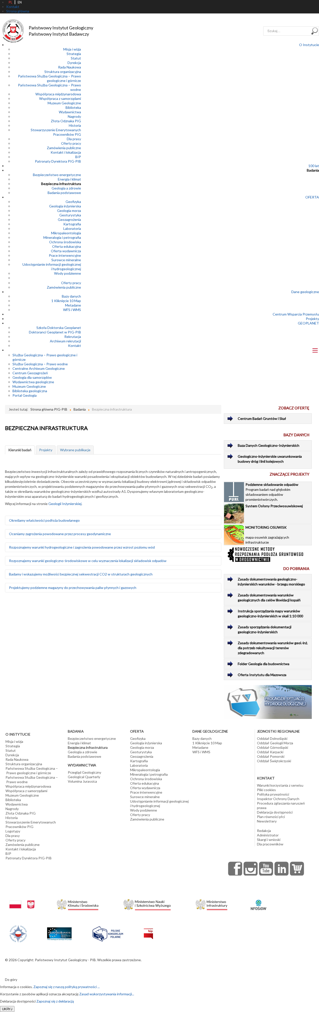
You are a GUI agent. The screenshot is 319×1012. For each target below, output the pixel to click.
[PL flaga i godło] (21, 899)
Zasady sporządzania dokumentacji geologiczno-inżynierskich (264, 629)
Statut (76, 58)
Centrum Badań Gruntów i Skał (262, 418)
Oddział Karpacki (270, 752)
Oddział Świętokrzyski (274, 761)
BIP (78, 157)
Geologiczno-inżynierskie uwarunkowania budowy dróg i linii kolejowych (270, 458)
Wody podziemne (67, 273)
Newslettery (267, 821)
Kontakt (74, 345)
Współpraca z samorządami (60, 98)
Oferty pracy (71, 143)
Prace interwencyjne (65, 255)
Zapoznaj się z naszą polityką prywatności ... (66, 987)
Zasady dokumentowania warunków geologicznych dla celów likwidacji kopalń (269, 597)
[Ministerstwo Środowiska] (77, 903)
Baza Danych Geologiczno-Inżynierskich (268, 445)
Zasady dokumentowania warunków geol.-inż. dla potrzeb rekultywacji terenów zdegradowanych (273, 648)
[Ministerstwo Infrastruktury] (211, 903)
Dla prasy (74, 139)
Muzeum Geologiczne (64, 103)
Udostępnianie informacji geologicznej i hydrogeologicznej (51, 266)
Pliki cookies (266, 790)
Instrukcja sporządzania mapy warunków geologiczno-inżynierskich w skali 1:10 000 (270, 613)
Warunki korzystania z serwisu (280, 785)
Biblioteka (73, 107)
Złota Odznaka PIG (66, 121)
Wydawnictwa (70, 112)
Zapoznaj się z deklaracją (55, 1001)
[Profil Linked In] (281, 869)
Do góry (11, 979)
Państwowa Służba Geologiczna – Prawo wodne (31, 779)
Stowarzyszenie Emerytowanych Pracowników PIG (56, 132)
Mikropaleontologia (66, 233)
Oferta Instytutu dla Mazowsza (262, 675)
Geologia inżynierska (65, 206)
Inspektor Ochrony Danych (278, 799)
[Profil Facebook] (235, 869)
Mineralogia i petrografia (62, 237)
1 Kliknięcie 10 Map (66, 301)
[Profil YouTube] (266, 869)
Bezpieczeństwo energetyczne (57, 175)
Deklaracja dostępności (275, 812)
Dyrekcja (74, 63)
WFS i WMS (72, 310)
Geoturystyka (70, 215)
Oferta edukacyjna (66, 246)
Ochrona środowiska (65, 242)
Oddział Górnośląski (272, 747)
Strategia (74, 54)
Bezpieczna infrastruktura (61, 184)
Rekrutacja (72, 336)
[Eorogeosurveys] (59, 931)
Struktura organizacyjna (62, 71)
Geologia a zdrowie (66, 188)
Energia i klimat (69, 179)
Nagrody (74, 116)
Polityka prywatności (273, 794)
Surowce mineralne (66, 260)
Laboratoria (72, 228)
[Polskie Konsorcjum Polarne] (108, 933)
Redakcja (264, 830)
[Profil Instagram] (250, 869)
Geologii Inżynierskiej (64, 504)
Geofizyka (73, 201)
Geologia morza (69, 210)
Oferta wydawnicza (66, 251)
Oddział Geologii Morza (275, 743)
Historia (75, 125)
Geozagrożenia (69, 219)
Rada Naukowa (69, 67)
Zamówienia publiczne (64, 148)
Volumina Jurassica (82, 781)
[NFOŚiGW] (258, 901)
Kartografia (72, 224)
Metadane (73, 305)
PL (10, 2)
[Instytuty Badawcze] (18, 933)
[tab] (20, 449)
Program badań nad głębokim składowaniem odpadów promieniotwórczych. (271, 492)
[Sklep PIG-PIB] (297, 869)
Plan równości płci (271, 817)
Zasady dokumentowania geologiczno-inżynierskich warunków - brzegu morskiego (271, 581)
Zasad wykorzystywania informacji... (106, 994)
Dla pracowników (270, 844)
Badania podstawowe (64, 192)
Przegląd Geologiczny (84, 772)
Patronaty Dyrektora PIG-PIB (58, 161)
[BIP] (148, 930)
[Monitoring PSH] (268, 701)
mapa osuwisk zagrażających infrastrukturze (267, 534)
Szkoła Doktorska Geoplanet (58, 327)
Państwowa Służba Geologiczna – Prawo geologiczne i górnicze (49, 78)
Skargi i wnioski (268, 839)
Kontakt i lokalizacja (66, 152)
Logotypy (12, 831)
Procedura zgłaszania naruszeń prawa (281, 805)
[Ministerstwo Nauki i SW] (147, 903)
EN (20, 2)
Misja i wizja (72, 49)
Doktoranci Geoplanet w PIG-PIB (55, 332)
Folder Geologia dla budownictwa (263, 664)
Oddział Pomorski (270, 756)
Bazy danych (71, 296)
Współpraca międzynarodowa (58, 94)
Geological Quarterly (84, 777)
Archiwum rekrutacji (65, 341)
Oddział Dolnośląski (272, 738)
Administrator (268, 835)
